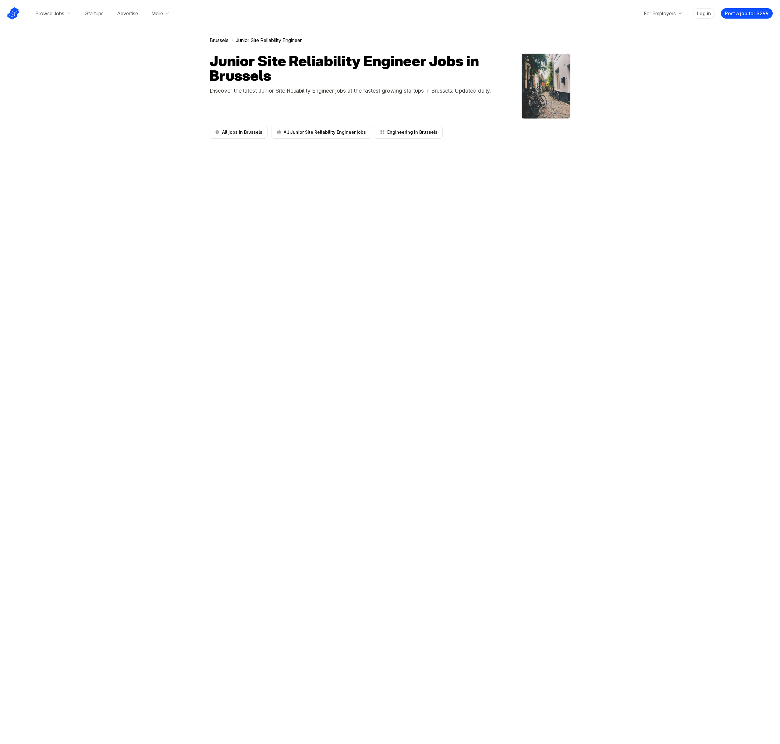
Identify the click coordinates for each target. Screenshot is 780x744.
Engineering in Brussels (412, 132)
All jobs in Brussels (242, 132)
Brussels (219, 40)
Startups (94, 13)
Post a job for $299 (747, 13)
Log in (704, 13)
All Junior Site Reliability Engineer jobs (325, 132)
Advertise (127, 13)
